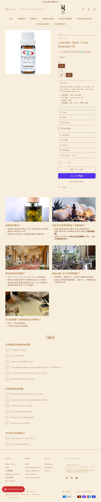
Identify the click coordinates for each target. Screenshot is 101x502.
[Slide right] (94, 2)
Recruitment (10, 481)
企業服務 (9, 470)
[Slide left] (7, 2)
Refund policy (25, 494)
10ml (61, 66)
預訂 (69, 75)
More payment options (77, 181)
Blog (7, 467)
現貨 (61, 75)
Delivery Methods (32, 470)
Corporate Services (33, 467)
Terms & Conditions (33, 477)
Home (60, 34)
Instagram (49, 467)
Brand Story (10, 464)
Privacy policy (36, 494)
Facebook (49, 464)
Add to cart (77, 169)
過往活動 (9, 477)
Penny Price (62, 38)
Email (47, 470)
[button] (83, 9)
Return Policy (30, 474)
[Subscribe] (94, 464)
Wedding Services (12, 474)
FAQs (27, 464)
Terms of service (13, 497)
